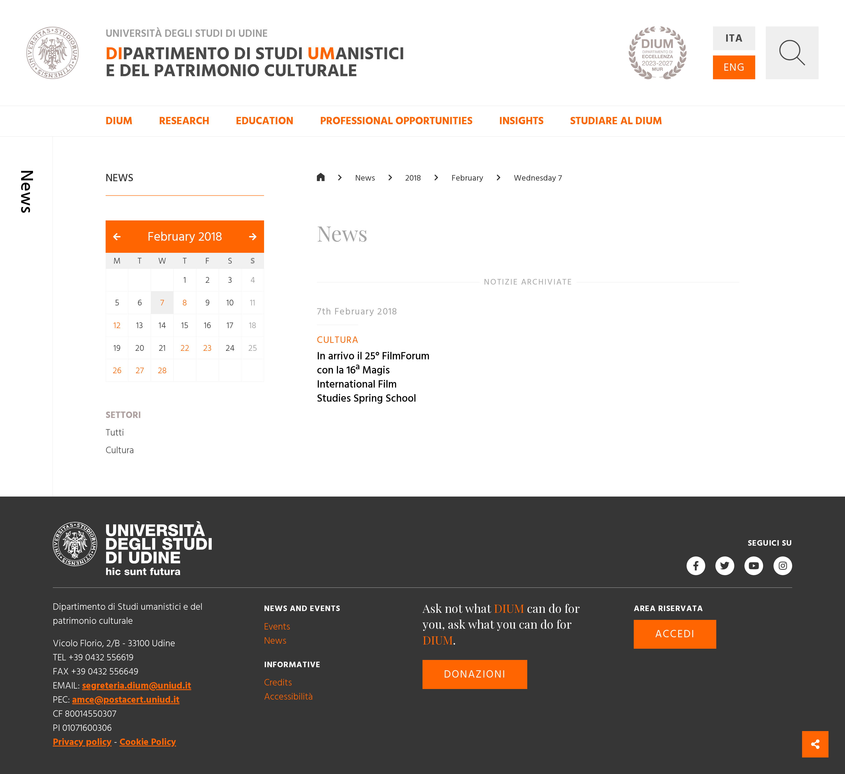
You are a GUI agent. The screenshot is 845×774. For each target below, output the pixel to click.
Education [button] (264, 121)
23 (207, 348)
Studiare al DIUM (616, 121)
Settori (123, 415)
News (365, 178)
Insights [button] (521, 121)
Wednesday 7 (538, 178)
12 (117, 325)
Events (277, 626)
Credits (278, 682)
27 (140, 371)
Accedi (675, 634)
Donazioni (475, 674)
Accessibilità (288, 696)
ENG (734, 67)
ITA (734, 38)
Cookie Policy (147, 742)
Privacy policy (82, 742)
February (467, 178)
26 (117, 371)
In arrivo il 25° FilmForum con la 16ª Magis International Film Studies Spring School (373, 377)
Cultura (120, 450)
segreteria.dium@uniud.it (136, 685)
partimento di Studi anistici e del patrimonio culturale (255, 62)
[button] (792, 52)
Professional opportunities (396, 121)
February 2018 (185, 237)
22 (184, 348)
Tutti (115, 432)
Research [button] (184, 121)
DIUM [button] (119, 121)
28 (162, 371)
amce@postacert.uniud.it (126, 699)
